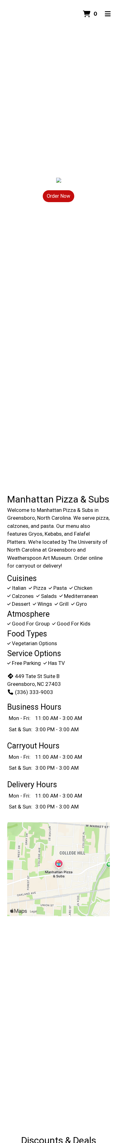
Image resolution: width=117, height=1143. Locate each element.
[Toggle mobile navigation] (108, 14)
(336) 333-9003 (34, 692)
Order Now (58, 196)
